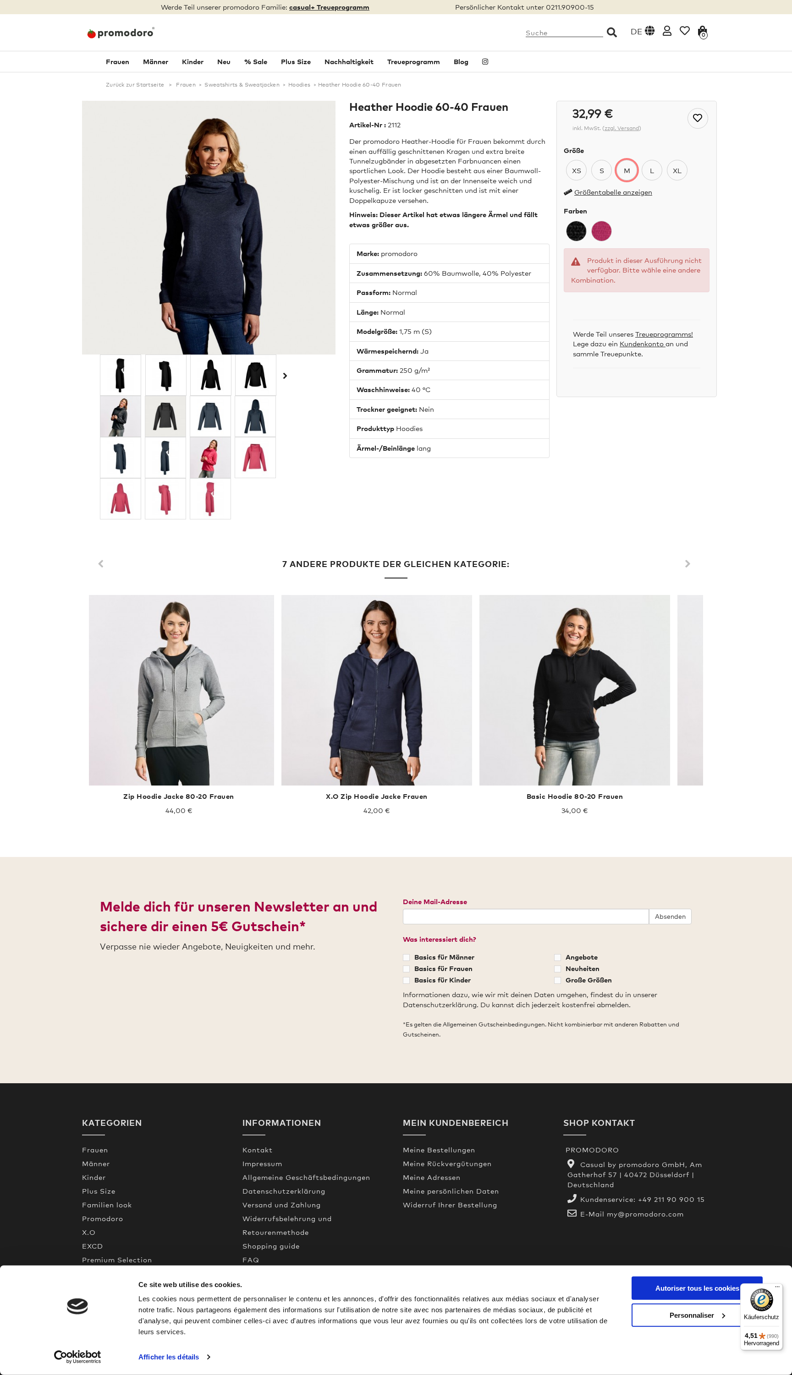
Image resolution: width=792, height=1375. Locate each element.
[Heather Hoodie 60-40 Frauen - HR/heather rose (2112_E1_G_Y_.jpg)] (210, 457)
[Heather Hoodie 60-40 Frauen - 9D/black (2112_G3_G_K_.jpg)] (256, 375)
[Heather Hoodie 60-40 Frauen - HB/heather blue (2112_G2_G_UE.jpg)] (255, 416)
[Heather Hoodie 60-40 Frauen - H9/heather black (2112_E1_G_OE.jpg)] (120, 416)
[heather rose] (601, 231)
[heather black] (576, 231)
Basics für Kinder (442, 980)
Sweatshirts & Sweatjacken (242, 85)
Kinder (193, 61)
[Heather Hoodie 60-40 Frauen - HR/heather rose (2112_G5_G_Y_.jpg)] (165, 499)
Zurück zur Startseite (135, 85)
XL (677, 170)
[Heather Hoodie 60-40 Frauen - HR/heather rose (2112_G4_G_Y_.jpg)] (120, 499)
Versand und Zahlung (281, 1204)
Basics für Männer (444, 957)
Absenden (670, 916)
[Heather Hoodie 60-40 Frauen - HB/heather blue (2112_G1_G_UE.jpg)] (210, 416)
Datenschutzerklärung (283, 1191)
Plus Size (296, 61)
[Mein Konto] (667, 30)
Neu (224, 61)
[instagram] (485, 61)
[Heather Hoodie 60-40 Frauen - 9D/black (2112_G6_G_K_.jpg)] (120, 375)
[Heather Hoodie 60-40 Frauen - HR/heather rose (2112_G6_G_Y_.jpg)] (210, 499)
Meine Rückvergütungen (447, 1163)
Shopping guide (271, 1246)
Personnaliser (692, 1315)
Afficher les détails (168, 1357)
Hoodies (299, 85)
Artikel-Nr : (367, 124)
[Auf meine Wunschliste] (698, 118)
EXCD (92, 1246)
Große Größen (589, 980)
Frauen (117, 61)
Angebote (582, 957)
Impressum (262, 1163)
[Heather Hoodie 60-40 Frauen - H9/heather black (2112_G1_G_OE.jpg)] (165, 416)
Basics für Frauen (443, 968)
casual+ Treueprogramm (329, 7)
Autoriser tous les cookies (697, 1288)
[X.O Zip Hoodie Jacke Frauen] (376, 690)
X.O (89, 1232)
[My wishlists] (684, 30)
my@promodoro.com (645, 1214)
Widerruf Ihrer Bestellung (450, 1204)
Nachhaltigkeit (349, 61)
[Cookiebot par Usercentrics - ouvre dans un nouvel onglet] (78, 1357)
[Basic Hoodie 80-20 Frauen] (574, 690)
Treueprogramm (413, 61)
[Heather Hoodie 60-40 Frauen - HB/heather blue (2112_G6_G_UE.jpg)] (165, 457)
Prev (103, 564)
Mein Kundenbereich (456, 1122)
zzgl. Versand (622, 128)
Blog (461, 61)
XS (576, 170)
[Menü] (777, 1288)
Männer (155, 61)
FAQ (250, 1259)
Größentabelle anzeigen (613, 192)
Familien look (107, 1204)
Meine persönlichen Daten (451, 1191)
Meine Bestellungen (439, 1150)
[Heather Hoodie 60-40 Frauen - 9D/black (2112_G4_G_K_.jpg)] (211, 375)
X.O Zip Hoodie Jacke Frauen (377, 796)
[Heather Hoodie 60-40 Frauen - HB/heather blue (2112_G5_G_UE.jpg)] (120, 457)
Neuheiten (583, 968)
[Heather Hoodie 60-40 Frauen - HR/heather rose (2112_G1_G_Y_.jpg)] (255, 457)
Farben (575, 211)
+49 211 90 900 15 (671, 1199)
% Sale (255, 61)
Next (689, 564)
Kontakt (257, 1150)
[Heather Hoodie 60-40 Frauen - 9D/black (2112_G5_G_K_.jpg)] (166, 375)
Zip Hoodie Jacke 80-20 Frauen (178, 796)
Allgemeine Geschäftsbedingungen (306, 1177)
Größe (574, 150)
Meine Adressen (432, 1177)
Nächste (284, 375)
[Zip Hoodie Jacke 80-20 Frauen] (178, 690)
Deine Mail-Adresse (435, 901)
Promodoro (102, 1218)
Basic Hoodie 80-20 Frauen (575, 796)
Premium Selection (117, 1259)
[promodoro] (155, 32)
